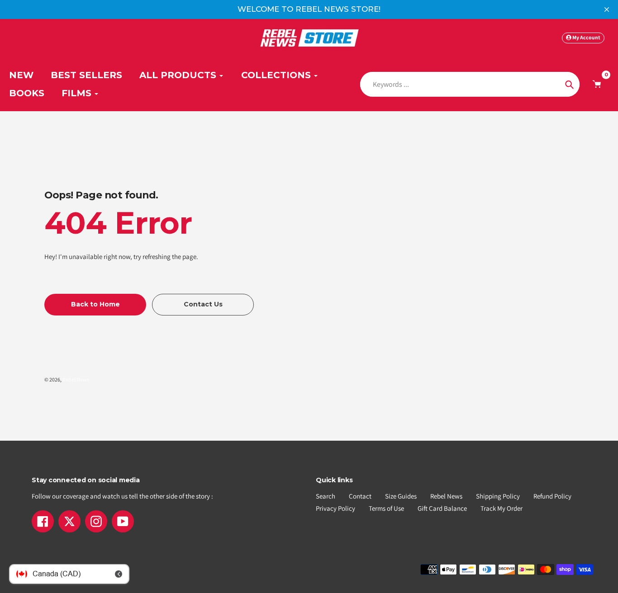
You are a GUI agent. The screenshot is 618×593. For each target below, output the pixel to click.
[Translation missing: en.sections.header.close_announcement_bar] (606, 9)
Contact (360, 496)
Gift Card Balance (442, 508)
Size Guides (401, 496)
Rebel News (75, 379)
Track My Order (501, 508)
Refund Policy (552, 496)
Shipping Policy (498, 496)
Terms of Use (386, 508)
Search (325, 496)
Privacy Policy (335, 508)
